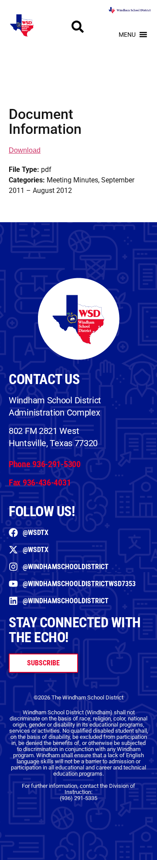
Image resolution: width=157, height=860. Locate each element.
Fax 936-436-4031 (40, 482)
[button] (127, 34)
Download (25, 150)
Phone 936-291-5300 (45, 464)
